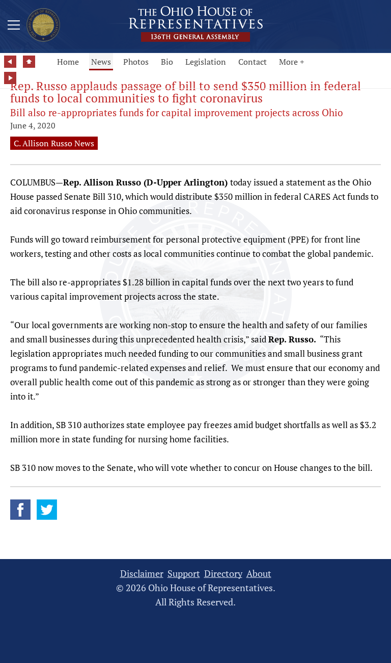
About (258, 573)
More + (291, 61)
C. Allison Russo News (54, 143)
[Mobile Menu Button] (14, 26)
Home (68, 61)
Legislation (205, 61)
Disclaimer (141, 573)
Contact (252, 61)
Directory (223, 573)
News (101, 61)
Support (183, 573)
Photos (136, 61)
